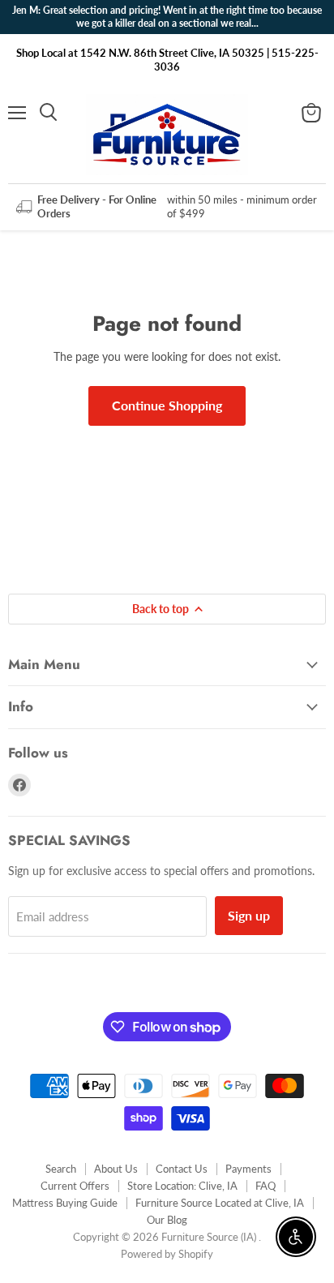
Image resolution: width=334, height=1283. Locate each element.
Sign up (249, 915)
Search (60, 1168)
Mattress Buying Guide (65, 1202)
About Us (116, 1168)
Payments (248, 1168)
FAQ (265, 1185)
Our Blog (167, 1219)
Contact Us (182, 1168)
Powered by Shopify (167, 1253)
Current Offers (75, 1185)
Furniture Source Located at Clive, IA (219, 1202)
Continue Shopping (167, 405)
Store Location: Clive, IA (182, 1185)
